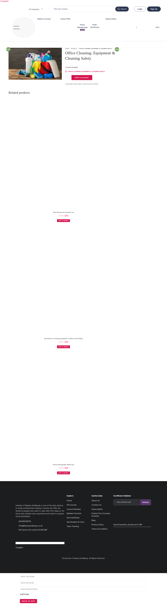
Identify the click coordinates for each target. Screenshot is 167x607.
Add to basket (82, 77)
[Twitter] (26, 536)
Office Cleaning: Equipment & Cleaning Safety (86, 71)
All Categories (34, 9)
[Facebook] (18, 536)
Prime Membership (82, 27)
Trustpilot (19, 543)
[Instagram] (34, 536)
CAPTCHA (24, 594)
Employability (78, 84)
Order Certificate (94, 26)
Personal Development (90, 84)
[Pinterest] (42, 536)
